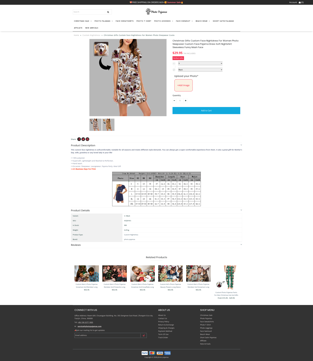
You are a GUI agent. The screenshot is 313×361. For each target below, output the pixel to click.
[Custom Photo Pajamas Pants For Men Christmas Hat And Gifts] (226, 277)
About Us (162, 315)
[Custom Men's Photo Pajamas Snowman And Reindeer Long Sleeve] (86, 273)
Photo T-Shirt (144, 21)
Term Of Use (163, 334)
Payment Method (165, 331)
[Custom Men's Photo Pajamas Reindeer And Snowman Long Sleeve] (198, 273)
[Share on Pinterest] (87, 139)
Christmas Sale (81, 21)
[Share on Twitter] (83, 139)
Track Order (163, 337)
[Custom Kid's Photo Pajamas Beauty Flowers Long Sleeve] (170, 273)
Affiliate (78, 28)
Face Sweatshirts (125, 21)
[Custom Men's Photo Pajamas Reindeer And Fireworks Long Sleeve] (114, 273)
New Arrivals (91, 28)
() (302, 2)
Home (76, 35)
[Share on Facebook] (79, 139)
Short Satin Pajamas (223, 21)
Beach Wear (201, 21)
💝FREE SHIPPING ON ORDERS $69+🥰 (156, 2)
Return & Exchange (166, 325)
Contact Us (162, 318)
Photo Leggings (162, 21)
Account (293, 2)
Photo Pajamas (102, 21)
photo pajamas (129, 239)
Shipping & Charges (166, 328)
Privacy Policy (163, 321)
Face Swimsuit (183, 21)
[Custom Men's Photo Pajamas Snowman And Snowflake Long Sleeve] (142, 273)
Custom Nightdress (91, 35)
